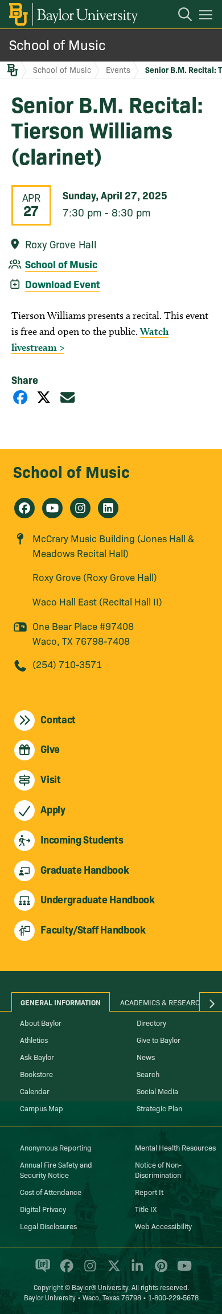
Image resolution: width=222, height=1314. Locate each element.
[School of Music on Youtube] (52, 508)
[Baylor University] (72, 14)
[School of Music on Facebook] (24, 508)
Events (118, 69)
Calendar (35, 1091)
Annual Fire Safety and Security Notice (56, 1169)
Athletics (34, 1039)
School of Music (57, 44)
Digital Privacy (43, 1209)
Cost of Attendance (50, 1191)
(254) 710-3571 (67, 663)
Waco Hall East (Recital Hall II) (97, 601)
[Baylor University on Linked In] (135, 1271)
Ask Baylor (37, 1056)
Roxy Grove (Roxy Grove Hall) (94, 576)
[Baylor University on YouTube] (181, 1271)
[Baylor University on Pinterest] (159, 1271)
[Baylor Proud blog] (40, 1271)
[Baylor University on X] (112, 1271)
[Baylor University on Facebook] (64, 1271)
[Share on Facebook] (20, 397)
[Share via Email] (68, 397)
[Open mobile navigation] (207, 16)
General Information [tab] (60, 1002)
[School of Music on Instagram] (80, 508)
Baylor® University (100, 1287)
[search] (179, 16)
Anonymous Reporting (56, 1147)
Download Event (62, 284)
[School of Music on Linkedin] (108, 508)
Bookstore (36, 1074)
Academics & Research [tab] (162, 1002)
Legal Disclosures (48, 1226)
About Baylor (40, 1022)
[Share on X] (44, 397)
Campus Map (41, 1108)
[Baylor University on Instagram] (88, 1271)
